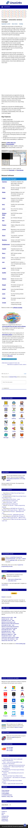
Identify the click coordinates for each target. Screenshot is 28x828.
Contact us (4, 811)
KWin (3, 188)
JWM (3, 217)
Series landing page (20, 643)
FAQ (3, 814)
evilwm (4, 229)
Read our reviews (18, 727)
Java (20, 558)
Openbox (4, 181)
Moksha (4, 278)
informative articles (7, 334)
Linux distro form (12, 580)
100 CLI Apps (10, 750)
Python (24, 558)
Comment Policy (13, 376)
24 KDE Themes (5, 791)
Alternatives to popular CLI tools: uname (16, 364)
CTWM (3, 298)
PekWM (4, 249)
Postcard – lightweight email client (16, 514)
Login (25, 373)
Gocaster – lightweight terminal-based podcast (14, 765)
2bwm (3, 257)
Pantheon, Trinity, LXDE (7, 796)
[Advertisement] (14, 79)
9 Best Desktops (5, 790)
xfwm (3, 209)
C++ (6, 560)
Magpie (4, 285)
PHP (16, 560)
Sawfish (4, 272)
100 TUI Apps (10, 749)
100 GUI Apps (10, 747)
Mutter (4, 192)
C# (8, 560)
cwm (3, 262)
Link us (3, 813)
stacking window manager (10, 359)
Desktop (21, 23)
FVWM (3, 198)
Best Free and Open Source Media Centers (13, 776)
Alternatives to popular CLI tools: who (11, 363)
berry (3, 204)
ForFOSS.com (5, 817)
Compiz (4, 302)
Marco (3, 253)
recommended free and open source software (14, 326)
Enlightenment (6, 244)
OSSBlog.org (5, 819)
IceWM (4, 268)
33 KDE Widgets (5, 793)
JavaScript (12, 560)
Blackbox (4, 240)
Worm (3, 235)
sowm (3, 293)
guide (13, 737)
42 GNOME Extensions (7, 795)
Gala (3, 220)
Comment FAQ (5, 816)
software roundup (17, 307)
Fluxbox (4, 225)
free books (11, 170)
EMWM (4, 289)
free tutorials (20, 170)
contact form (5, 585)
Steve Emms (14, 23)
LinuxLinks (20, 826)
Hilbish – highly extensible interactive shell (13, 783)
